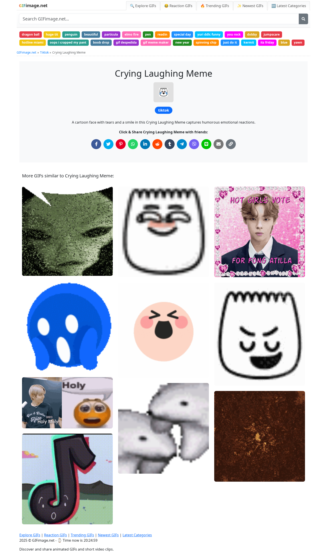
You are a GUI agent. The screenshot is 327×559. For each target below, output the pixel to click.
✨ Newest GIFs (250, 5)
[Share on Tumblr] (170, 144)
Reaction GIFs (55, 535)
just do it (230, 42)
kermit (249, 42)
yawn (298, 42)
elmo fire (132, 34)
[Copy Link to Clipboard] (231, 144)
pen (148, 34)
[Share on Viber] (194, 144)
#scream (32, 366)
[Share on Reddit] (157, 144)
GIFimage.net (26, 52)
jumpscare (272, 34)
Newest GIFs (108, 535)
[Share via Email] (219, 144)
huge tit (52, 34)
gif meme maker (156, 42)
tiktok (163, 110)
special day (182, 34)
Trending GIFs (82, 535)
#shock (31, 423)
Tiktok (44, 52)
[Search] (303, 19)
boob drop (101, 42)
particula (111, 34)
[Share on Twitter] (108, 144)
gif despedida (126, 42)
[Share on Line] (206, 144)
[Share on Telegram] (182, 144)
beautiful (91, 34)
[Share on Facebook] (96, 144)
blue (284, 42)
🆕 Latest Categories (288, 5)
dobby (252, 34)
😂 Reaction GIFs (178, 5)
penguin (71, 34)
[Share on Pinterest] (121, 144)
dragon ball (30, 34)
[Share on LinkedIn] (145, 144)
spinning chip (206, 42)
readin (162, 34)
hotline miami (32, 42)
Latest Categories (137, 535)
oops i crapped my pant (68, 42)
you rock (234, 34)
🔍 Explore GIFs (143, 5)
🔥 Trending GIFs (214, 5)
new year (182, 42)
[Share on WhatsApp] (133, 144)
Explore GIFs (29, 535)
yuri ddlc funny (208, 34)
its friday (267, 42)
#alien (30, 270)
